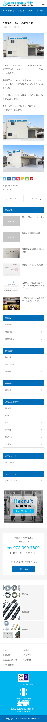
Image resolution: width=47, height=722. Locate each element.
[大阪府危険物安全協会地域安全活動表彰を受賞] (11, 303)
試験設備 (8, 371)
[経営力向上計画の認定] (11, 237)
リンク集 (8, 444)
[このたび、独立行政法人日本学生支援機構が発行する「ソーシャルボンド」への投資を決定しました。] (11, 286)
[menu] (43, 3)
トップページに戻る (12, 481)
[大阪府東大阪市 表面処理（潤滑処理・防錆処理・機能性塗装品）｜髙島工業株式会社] (18, 4)
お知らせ (16, 27)
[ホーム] (3, 10)
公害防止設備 (9, 364)
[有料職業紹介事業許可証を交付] (11, 253)
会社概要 (8, 408)
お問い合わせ (9, 462)
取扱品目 (8, 390)
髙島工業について (10, 660)
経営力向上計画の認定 (31, 233)
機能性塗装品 (9, 339)
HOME (5, 650)
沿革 (6, 422)
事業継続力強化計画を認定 (33, 265)
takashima (14, 186)
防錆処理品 (9, 332)
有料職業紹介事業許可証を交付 (33, 250)
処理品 (26, 650)
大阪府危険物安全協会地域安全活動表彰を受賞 (33, 299)
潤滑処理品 (9, 324)
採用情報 (27, 660)
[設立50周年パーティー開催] (11, 221)
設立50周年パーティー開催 (33, 217)
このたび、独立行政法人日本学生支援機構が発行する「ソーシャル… (33, 285)
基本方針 (8, 430)
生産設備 (8, 357)
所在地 (7, 415)
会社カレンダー (10, 437)
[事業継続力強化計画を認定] (11, 269)
